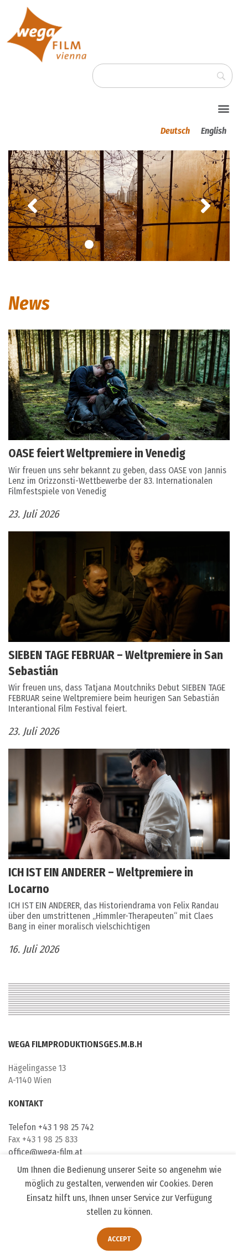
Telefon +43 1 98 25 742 (51, 1127)
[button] (223, 108)
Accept (119, 1239)
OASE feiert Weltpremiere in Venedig (96, 453)
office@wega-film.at (45, 1152)
